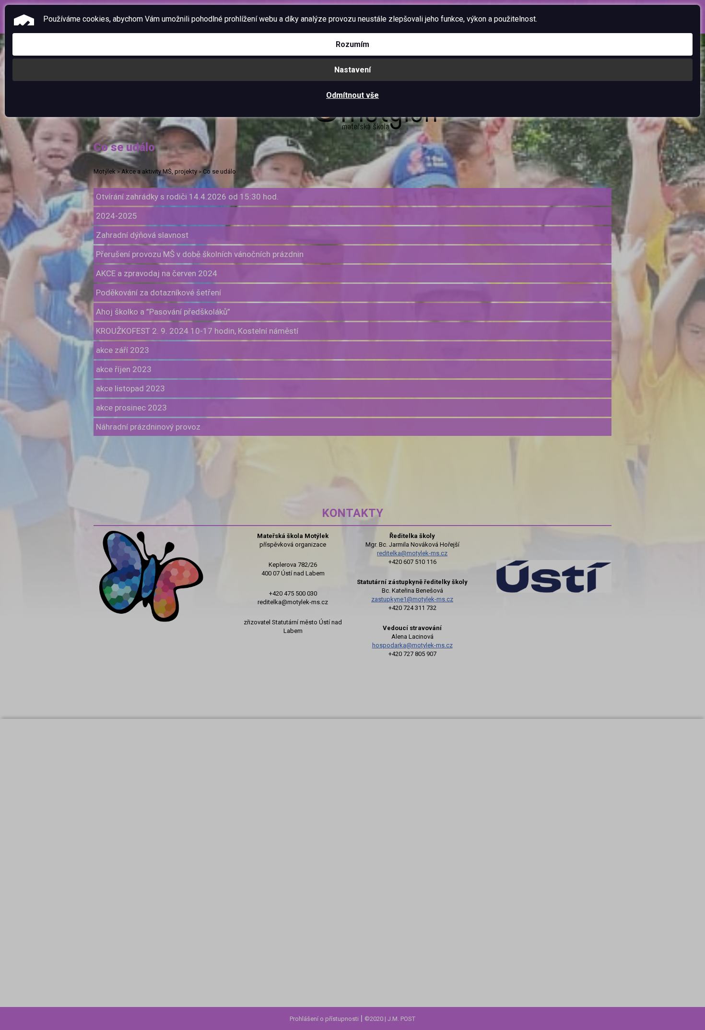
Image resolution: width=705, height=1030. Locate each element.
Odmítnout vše (352, 95)
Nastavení (352, 69)
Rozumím (352, 44)
